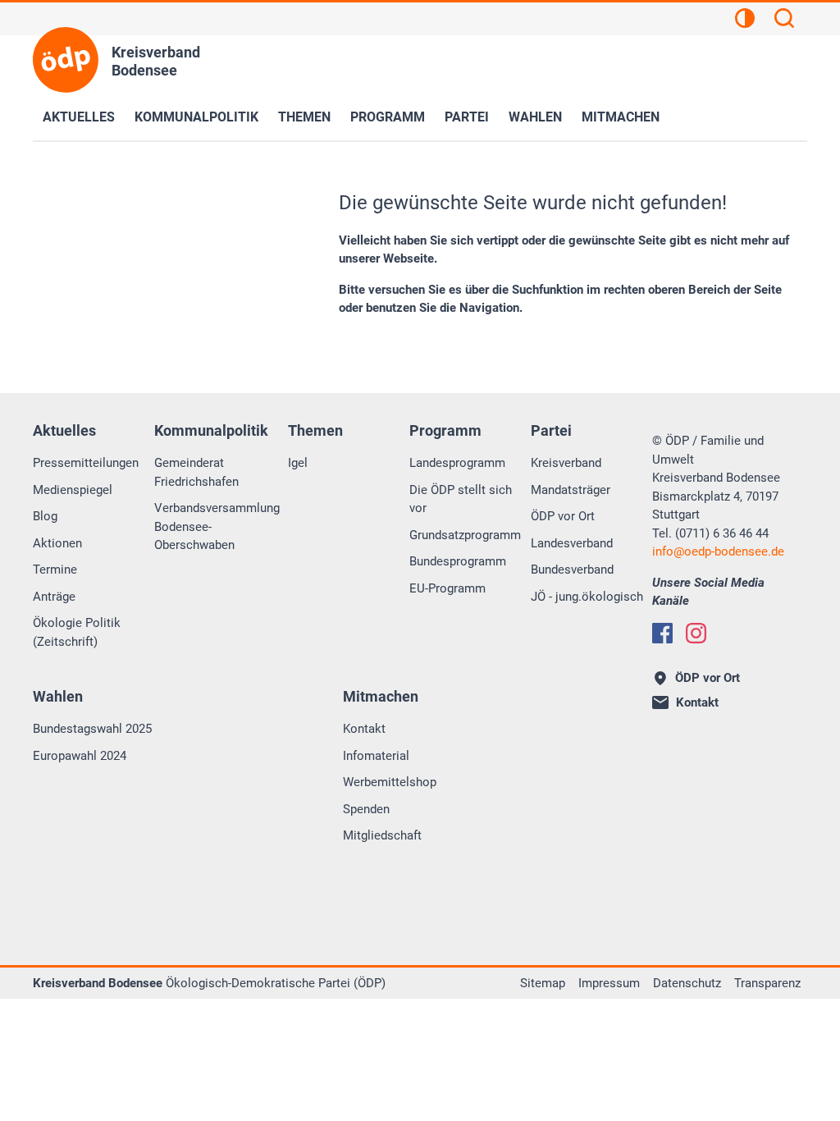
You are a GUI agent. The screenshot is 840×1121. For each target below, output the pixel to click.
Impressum (609, 983)
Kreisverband (566, 462)
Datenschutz (687, 983)
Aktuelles (79, 117)
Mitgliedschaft (382, 835)
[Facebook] (662, 633)
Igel (298, 462)
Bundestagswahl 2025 (92, 728)
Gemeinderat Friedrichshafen (196, 472)
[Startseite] (65, 60)
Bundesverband (572, 569)
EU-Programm (447, 588)
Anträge (54, 596)
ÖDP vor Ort (563, 516)
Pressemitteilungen (86, 462)
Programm (387, 117)
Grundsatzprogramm (465, 535)
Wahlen (535, 117)
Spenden (366, 809)
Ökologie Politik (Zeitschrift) (77, 632)
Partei (467, 117)
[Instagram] (696, 633)
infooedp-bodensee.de (718, 551)
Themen (304, 117)
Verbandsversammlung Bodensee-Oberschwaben (217, 526)
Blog (45, 516)
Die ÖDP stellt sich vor (460, 499)
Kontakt (364, 728)
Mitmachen (621, 117)
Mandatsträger (570, 490)
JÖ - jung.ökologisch (587, 596)
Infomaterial (376, 755)
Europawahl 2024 (79, 755)
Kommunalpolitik (196, 117)
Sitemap (542, 983)
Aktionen (57, 543)
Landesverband (572, 543)
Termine (55, 569)
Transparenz (767, 983)
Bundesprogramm (457, 561)
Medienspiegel (72, 490)
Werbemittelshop (389, 782)
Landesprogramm (457, 462)
